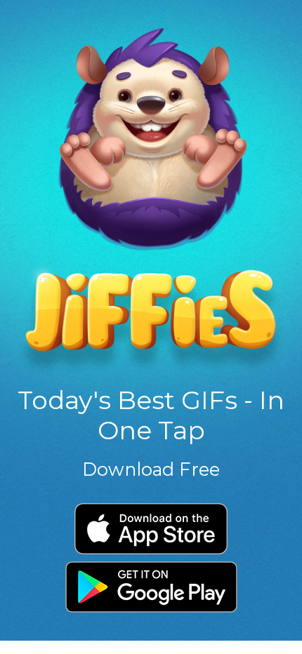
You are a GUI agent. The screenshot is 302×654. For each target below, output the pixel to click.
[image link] (151, 200)
